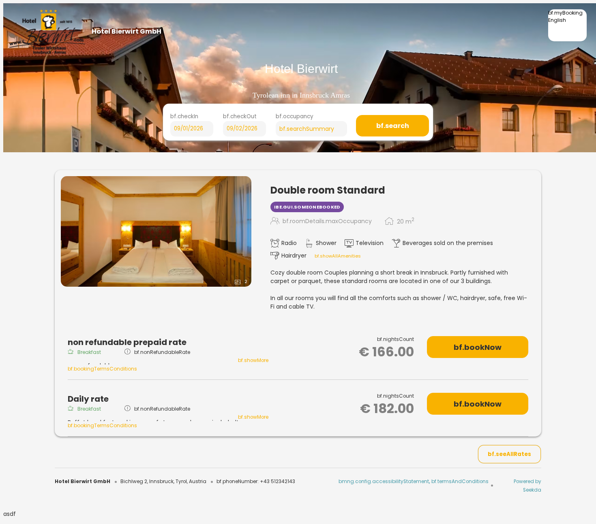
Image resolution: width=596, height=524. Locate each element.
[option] (567, 27)
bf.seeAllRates (509, 454)
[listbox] (567, 25)
